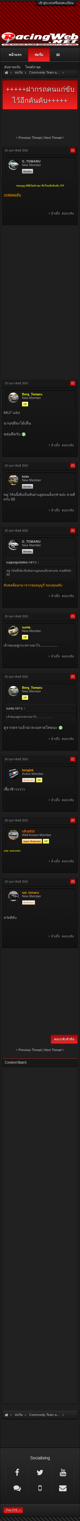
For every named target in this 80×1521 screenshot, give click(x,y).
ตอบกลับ (68, 213)
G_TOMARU (31, 161)
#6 (72, 676)
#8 (72, 820)
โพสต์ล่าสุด (33, 67)
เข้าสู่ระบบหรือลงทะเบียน (56, 3)
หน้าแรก (15, 55)
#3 (72, 465)
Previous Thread (30, 137)
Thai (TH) (11, 1510)
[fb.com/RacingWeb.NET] (17, 1472)
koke (25, 476)
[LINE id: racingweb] (17, 1487)
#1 (72, 150)
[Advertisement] (40, 269)
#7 (72, 759)
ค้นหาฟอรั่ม (12, 67)
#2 (72, 383)
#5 (72, 616)
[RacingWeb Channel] (63, 1472)
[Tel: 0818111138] (40, 1487)
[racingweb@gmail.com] (63, 1487)
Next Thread (52, 137)
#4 (72, 530)
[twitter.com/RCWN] (40, 1472)
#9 (72, 881)
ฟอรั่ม (39, 55)
